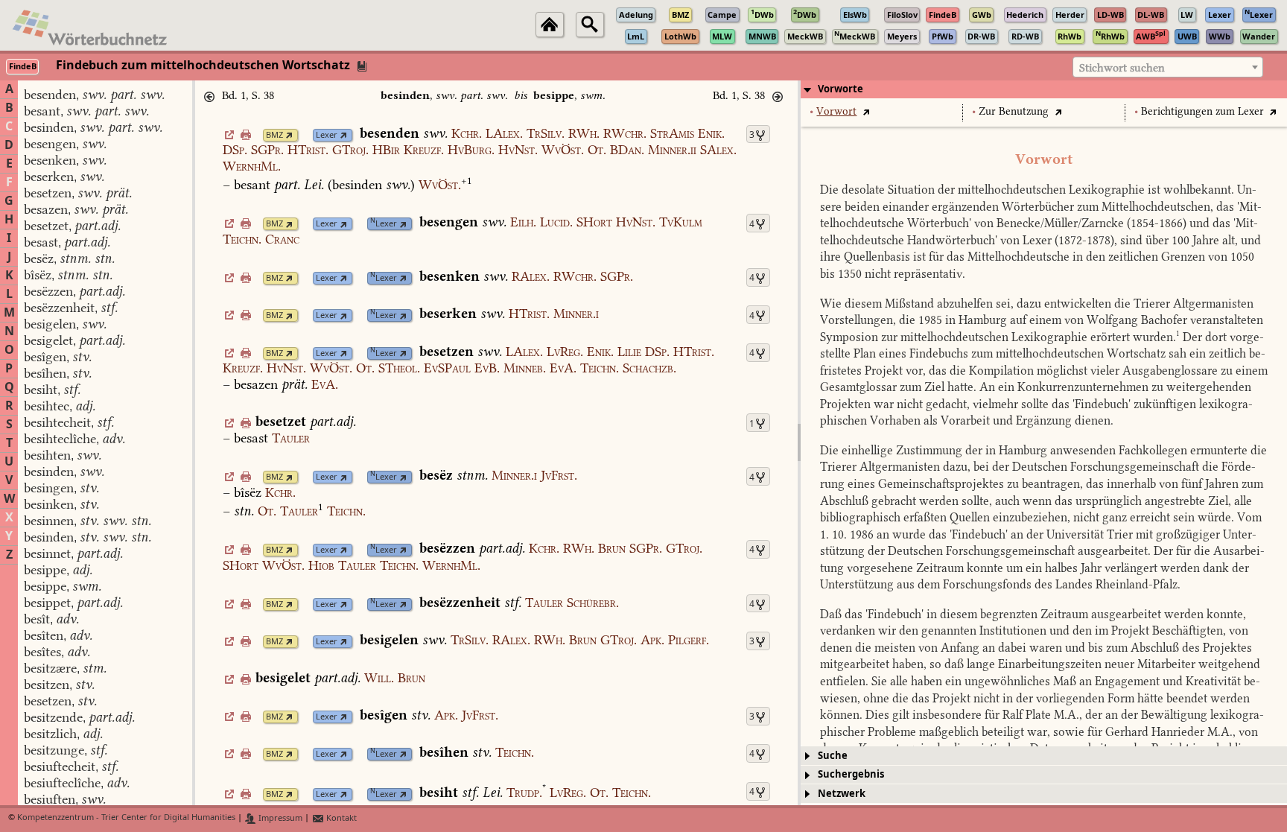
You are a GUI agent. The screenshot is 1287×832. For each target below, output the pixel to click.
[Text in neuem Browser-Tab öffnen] (865, 111)
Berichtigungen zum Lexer (1202, 111)
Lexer (326, 135)
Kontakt (340, 818)
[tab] (1044, 89)
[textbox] (1167, 67)
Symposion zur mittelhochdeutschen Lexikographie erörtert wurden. (1000, 337)
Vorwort (836, 111)
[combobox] (1167, 67)
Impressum (279, 818)
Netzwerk (841, 794)
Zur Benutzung (1014, 111)
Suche (833, 756)
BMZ (274, 135)
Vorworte (840, 89)
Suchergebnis (851, 774)
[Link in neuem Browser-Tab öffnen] (289, 135)
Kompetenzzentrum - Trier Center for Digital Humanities (126, 818)
